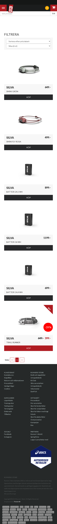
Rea (32, 425)
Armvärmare (15, 507)
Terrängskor (8, 409)
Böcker (27, 507)
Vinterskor (22, 522)
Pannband (41, 512)
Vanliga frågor (9, 386)
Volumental (35, 389)
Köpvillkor (8, 378)
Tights (50, 517)
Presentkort (8, 383)
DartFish (34, 391)
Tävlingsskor (8, 406)
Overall (35, 512)
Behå (21, 507)
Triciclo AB (17, 501)
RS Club (33, 380)
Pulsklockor (6, 515)
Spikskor (40, 515)
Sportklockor (7, 517)
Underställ (33, 520)
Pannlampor (50, 512)
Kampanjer (35, 422)
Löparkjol (5, 512)
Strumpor (20, 517)
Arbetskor (6, 507)
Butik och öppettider (38, 375)
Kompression (32, 509)
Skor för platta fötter (38, 417)
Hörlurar (13, 509)
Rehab (20, 515)
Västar (5, 522)
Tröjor (21, 520)
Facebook (7, 434)
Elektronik (8, 411)
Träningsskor (9, 403)
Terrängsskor (42, 517)
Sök (53, 13)
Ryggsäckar (27, 515)
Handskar (6, 509)
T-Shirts (26, 520)
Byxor (36, 507)
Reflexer (14, 515)
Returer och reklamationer (14, 380)
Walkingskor (42, 520)
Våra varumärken (37, 383)
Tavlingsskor (33, 517)
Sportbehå (48, 515)
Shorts (35, 515)
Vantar (50, 520)
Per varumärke (36, 403)
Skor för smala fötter (38, 409)
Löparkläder (8, 400)
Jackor (19, 509)
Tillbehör (7, 414)
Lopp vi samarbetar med (39, 440)
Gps (48, 507)
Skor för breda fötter (38, 406)
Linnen (50, 509)
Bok (31, 507)
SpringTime (35, 437)
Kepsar (24, 509)
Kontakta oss (9, 375)
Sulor (26, 517)
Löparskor (22, 512)
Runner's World (36, 434)
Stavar (14, 517)
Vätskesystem (12, 522)
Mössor (28, 512)
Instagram (8, 437)
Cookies (7, 389)
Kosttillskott (42, 509)
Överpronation (36, 420)
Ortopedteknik (36, 378)
